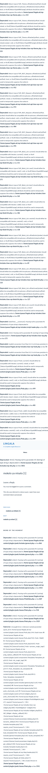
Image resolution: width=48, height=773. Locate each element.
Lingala (9, 443)
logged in (15, 487)
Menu (25, 452)
